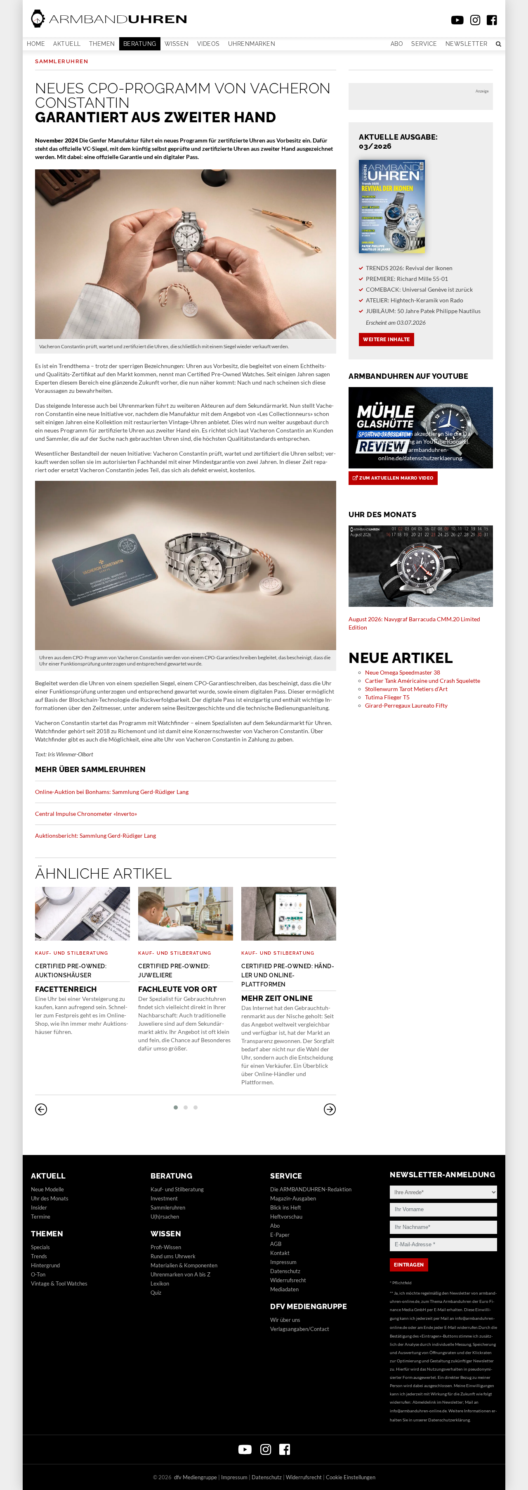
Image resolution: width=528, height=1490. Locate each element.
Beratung (139, 43)
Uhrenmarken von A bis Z (180, 1274)
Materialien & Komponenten (184, 1265)
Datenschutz (285, 1271)
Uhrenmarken (252, 43)
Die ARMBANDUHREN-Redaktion (310, 1189)
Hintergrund (45, 1265)
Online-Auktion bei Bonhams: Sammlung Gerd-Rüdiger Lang (112, 791)
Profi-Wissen (166, 1247)
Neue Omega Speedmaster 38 (402, 672)
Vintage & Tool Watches (59, 1283)
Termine (40, 1216)
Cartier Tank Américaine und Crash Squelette (422, 680)
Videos (208, 43)
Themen (102, 43)
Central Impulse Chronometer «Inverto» (86, 813)
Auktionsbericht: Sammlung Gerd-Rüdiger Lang (95, 835)
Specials (40, 1247)
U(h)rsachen (165, 1216)
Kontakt (280, 1253)
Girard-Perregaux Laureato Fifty (406, 705)
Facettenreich (70, 978)
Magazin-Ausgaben (293, 1198)
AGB (275, 1243)
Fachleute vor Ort (177, 978)
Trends (39, 1256)
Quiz (156, 1292)
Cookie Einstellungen (350, 1477)
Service (424, 43)
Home (36, 43)
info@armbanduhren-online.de (418, 1410)
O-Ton (38, 1274)
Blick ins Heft (285, 1207)
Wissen (177, 43)
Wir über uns (285, 1320)
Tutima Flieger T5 (387, 697)
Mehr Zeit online (287, 983)
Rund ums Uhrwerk (173, 1256)
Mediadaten (284, 1289)
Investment (164, 1198)
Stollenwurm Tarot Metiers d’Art (406, 688)
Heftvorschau (286, 1216)
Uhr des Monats (49, 1198)
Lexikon (160, 1283)
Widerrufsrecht (288, 1280)
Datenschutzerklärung (449, 1419)
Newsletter (467, 43)
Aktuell (67, 43)
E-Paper (280, 1234)
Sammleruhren (61, 61)
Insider (39, 1207)
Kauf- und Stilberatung (71, 953)
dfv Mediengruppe (308, 1306)
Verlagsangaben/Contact (299, 1329)
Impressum (283, 1262)
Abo (397, 43)
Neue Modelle (47, 1189)
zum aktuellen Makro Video (396, 478)
